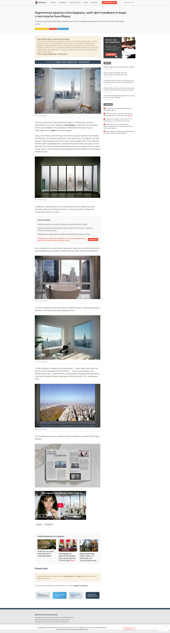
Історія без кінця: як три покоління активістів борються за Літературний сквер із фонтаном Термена (118, 126)
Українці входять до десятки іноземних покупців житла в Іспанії (62, 224)
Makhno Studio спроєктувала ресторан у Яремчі (119, 67)
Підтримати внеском (109, 2)
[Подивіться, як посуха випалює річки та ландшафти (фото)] (46, 544)
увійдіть (79, 576)
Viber (75, 62)
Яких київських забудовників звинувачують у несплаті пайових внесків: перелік (119, 132)
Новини (53, 2)
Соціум (85, 2)
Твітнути (80, 5)
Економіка (94, 2)
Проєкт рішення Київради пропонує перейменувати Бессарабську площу (115, 73)
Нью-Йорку (70, 125)
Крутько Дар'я (65, 29)
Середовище (63, 2)
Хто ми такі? (62, 54)
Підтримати (102, 5)
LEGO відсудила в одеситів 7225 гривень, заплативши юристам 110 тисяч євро (118, 114)
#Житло (39, 524)
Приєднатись (93, 239)
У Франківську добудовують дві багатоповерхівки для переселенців (63, 234)
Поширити (69, 5)
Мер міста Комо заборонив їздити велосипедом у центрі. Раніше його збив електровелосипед (119, 89)
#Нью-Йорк (48, 524)
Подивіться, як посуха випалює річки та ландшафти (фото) (45, 553)
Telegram (58, 62)
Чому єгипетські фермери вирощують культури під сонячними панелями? (119, 96)
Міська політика (75, 2)
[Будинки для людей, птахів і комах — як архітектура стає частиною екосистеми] (89, 545)
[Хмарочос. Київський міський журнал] (40, 2)
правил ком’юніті (81, 585)
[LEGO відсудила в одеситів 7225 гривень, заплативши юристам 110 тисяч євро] (68, 545)
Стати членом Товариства (47, 54)
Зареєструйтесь (69, 576)
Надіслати (91, 5)
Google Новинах (84, 62)
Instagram (70, 62)
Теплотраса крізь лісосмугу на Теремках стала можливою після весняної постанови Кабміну (119, 81)
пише (53, 130)
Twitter (64, 62)
